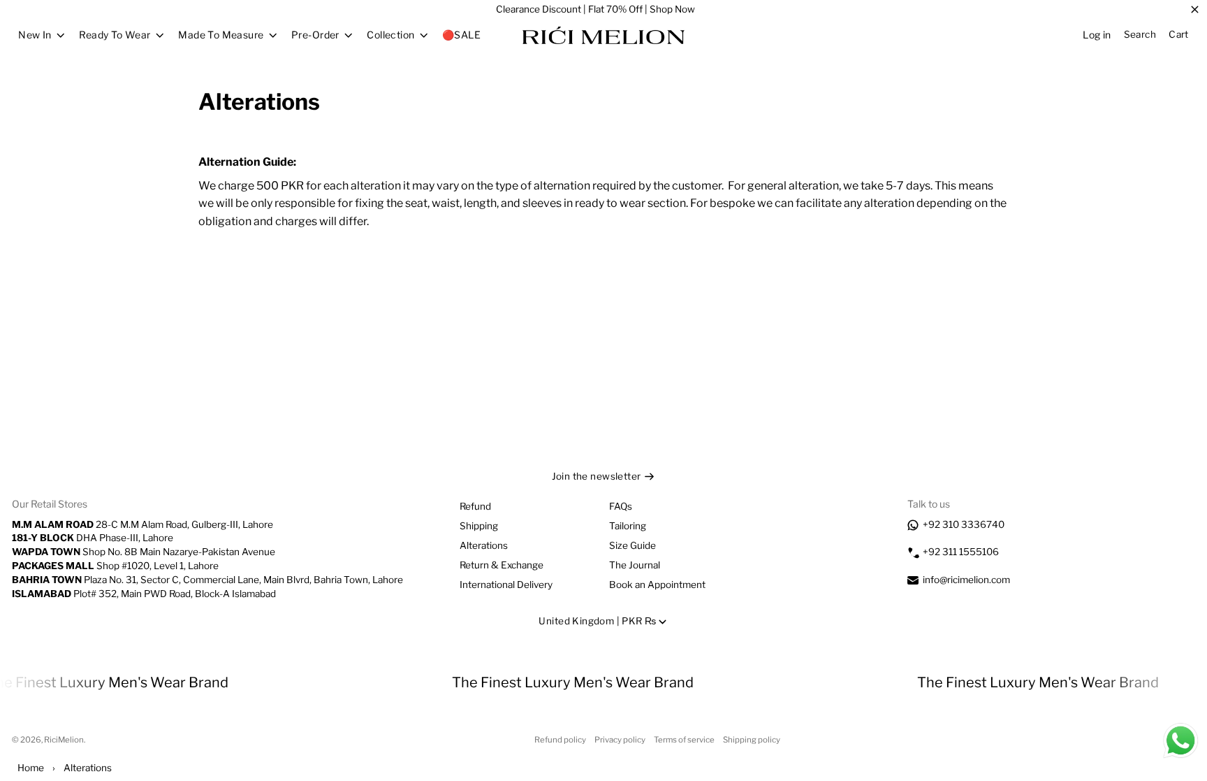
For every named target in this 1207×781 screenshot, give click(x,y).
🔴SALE (461, 35)
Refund (475, 506)
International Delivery (506, 584)
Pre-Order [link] (315, 35)
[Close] (1195, 10)
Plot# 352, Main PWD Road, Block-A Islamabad (144, 593)
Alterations (484, 545)
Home (30, 767)
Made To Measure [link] (220, 35)
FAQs (620, 506)
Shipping (479, 525)
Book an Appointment (657, 584)
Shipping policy (751, 740)
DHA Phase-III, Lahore (92, 537)
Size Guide (632, 545)
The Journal (634, 565)
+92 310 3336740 (963, 524)
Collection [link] (390, 35)
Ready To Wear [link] (114, 35)
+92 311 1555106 (961, 551)
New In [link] (35, 35)
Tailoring (627, 525)
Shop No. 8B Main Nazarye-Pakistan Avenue (143, 551)
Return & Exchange (501, 565)
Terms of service (684, 740)
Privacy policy (619, 740)
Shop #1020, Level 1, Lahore (115, 565)
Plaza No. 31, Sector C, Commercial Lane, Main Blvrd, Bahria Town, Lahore (207, 579)
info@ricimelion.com (966, 579)
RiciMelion (64, 740)
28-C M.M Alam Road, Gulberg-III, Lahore (142, 524)
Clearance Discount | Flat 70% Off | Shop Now (595, 9)
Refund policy (560, 740)
